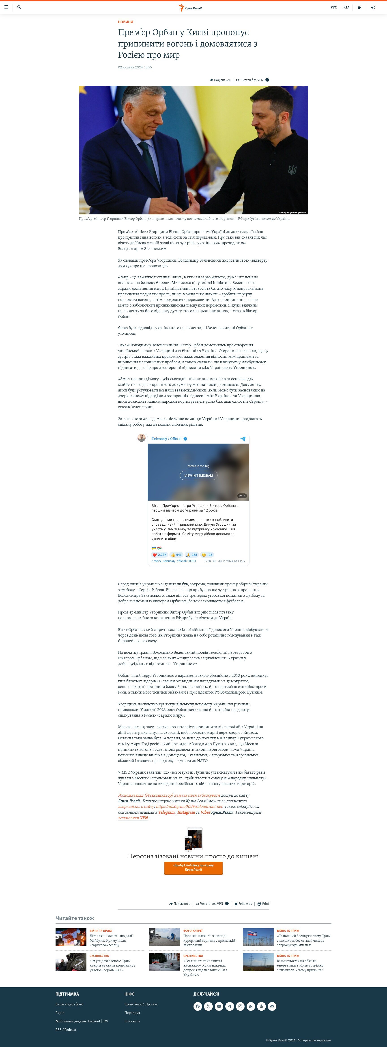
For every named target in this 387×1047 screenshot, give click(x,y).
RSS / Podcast (66, 1030)
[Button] (220, 80)
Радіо (60, 1013)
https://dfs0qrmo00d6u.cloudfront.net (189, 807)
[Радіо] (373, 7)
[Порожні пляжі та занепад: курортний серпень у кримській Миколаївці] (164, 937)
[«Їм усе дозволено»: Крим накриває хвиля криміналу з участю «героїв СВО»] (71, 962)
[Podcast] (261, 1006)
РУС (334, 7)
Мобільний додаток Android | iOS (82, 1022)
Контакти (132, 1022)
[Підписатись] (272, 1006)
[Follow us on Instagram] (240, 1006)
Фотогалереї (192, 931)
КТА (346, 7)
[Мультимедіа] (359, 7)
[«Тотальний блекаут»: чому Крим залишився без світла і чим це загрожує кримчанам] (258, 937)
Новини (125, 22)
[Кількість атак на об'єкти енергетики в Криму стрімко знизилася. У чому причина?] (258, 962)
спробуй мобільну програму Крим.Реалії (193, 867)
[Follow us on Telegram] (229, 1006)
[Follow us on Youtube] (219, 1006)
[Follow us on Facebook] (198, 1006)
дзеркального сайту (136, 807)
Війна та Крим (101, 931)
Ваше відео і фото (69, 1005)
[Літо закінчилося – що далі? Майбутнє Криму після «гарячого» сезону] (71, 937)
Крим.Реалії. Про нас (141, 1005)
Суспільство (99, 956)
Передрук (132, 1013)
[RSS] (251, 1006)
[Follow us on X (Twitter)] (208, 1006)
